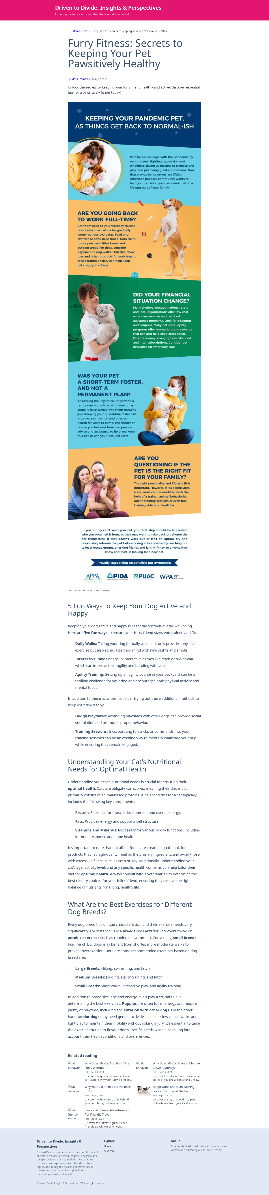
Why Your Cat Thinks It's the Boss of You (108, 1089)
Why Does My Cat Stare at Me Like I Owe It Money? (176, 1065)
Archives (109, 1150)
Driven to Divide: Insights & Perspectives (108, 7)
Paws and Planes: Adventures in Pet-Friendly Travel (107, 1112)
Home (76, 31)
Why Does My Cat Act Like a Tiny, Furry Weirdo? (107, 1065)
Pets (86, 31)
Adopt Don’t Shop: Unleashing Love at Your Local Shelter (174, 1089)
